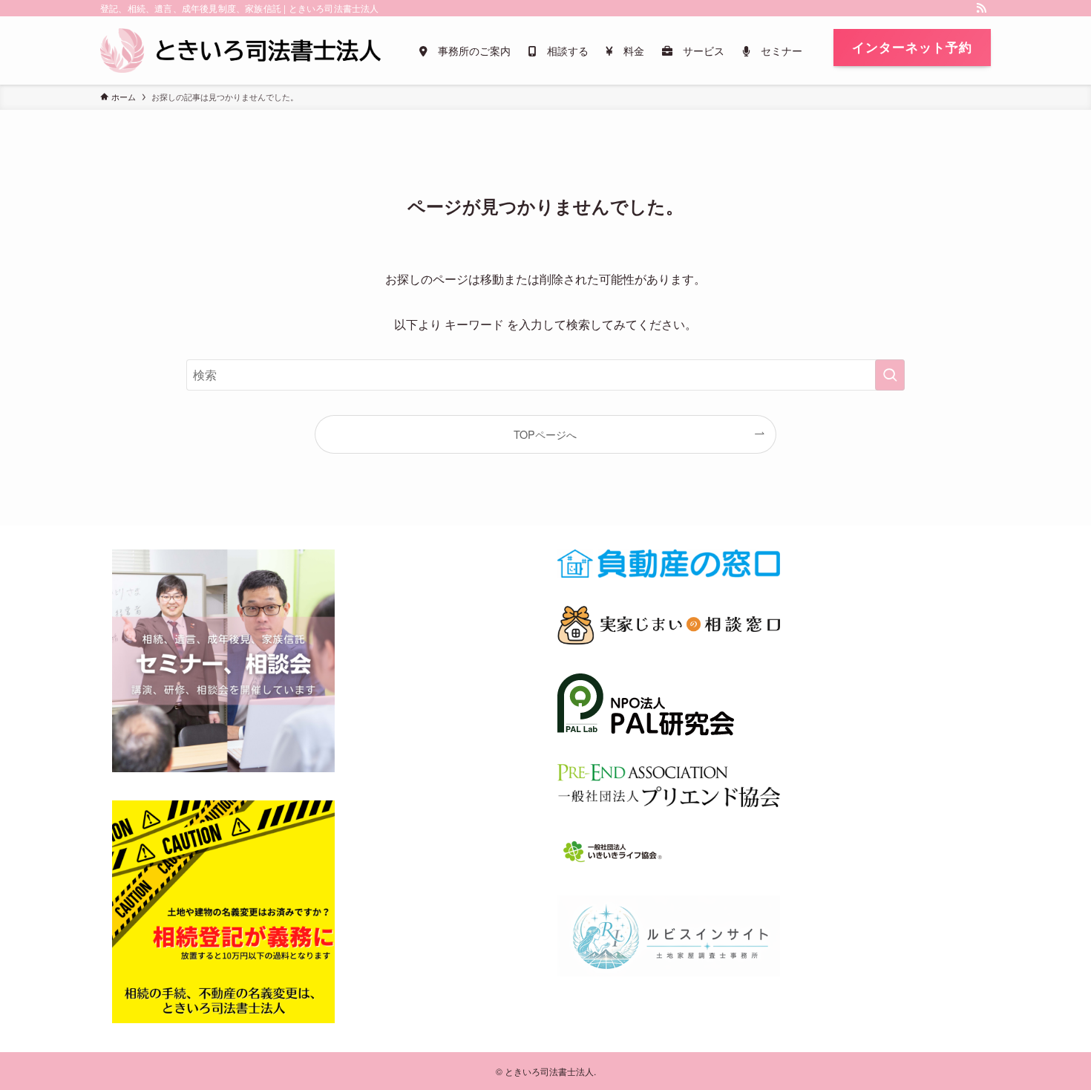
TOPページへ (545, 434)
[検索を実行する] (890, 375)
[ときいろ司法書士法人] (240, 50)
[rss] (981, 8)
